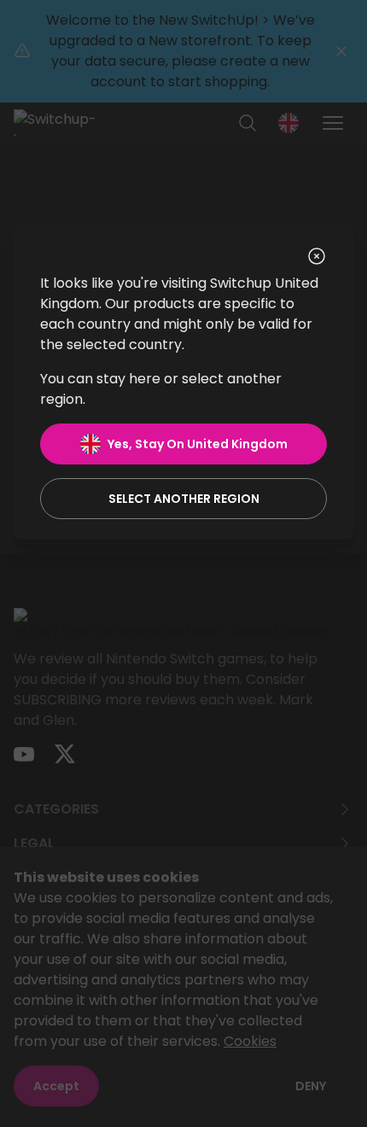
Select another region (183, 498)
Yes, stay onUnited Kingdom (198, 444)
